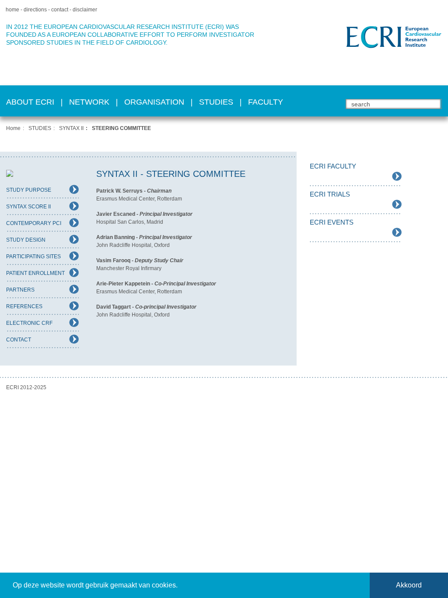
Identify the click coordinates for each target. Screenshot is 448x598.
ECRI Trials (330, 194)
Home (13, 128)
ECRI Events (332, 222)
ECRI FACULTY (333, 166)
